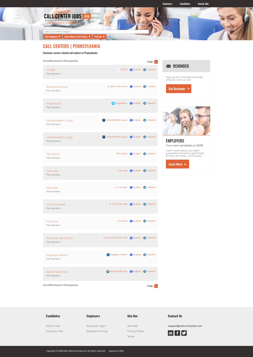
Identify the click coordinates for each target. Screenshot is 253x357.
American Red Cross (116, 237)
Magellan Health (118, 254)
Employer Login (96, 326)
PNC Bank (121, 153)
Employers (167, 3)
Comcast (122, 170)
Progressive (121, 103)
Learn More (175, 164)
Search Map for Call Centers (75, 36)
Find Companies (51, 36)
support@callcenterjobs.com (185, 326)
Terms (131, 336)
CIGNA (123, 69)
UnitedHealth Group (116, 120)
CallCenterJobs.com (50, 26)
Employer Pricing (97, 331)
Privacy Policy (135, 331)
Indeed (137, 69)
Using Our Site (54, 331)
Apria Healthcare (118, 271)
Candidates (185, 3)
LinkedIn (151, 69)
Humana (122, 221)
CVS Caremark (119, 204)
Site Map (132, 326)
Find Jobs (98, 36)
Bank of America (118, 86)
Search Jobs (203, 3)
